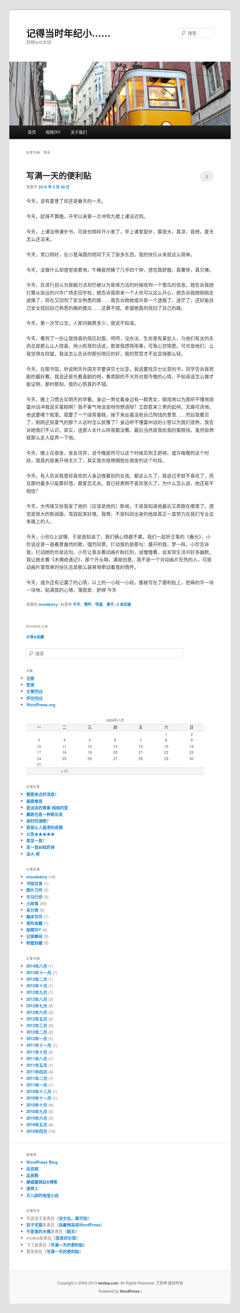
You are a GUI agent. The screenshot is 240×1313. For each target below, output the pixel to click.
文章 (34, 691)
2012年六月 (36, 1012)
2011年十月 (36, 1052)
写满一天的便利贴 (58, 175)
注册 (30, 678)
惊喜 (99, 604)
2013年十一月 (38, 972)
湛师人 (32, 1188)
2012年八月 (36, 999)
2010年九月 (36, 1111)
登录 (30, 684)
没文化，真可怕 (73, 1218)
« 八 (64, 771)
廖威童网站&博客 (42, 1182)
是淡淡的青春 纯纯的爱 (47, 807)
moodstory (48, 604)
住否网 (32, 1169)
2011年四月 (36, 1072)
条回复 (124, 604)
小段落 (32, 903)
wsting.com (108, 1283)
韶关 (71, 1231)
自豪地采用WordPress (79, 1225)
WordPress (130, 1291)
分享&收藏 (35, 637)
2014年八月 (36, 966)
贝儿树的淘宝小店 (42, 1195)
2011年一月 (36, 1085)
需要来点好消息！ (42, 794)
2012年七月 (36, 1006)
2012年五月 (36, 1019)
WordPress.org (40, 705)
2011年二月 (36, 1078)
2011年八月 (36, 1058)
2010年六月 (36, 1118)
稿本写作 (34, 916)
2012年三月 (36, 1025)
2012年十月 (36, 986)
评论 (34, 698)
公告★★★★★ (40, 834)
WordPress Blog (42, 1162)
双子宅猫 (34, 1225)
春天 (110, 604)
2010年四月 (36, 1131)
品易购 (32, 1175)
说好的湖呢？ (38, 821)
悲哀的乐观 (66, 1238)
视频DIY (53, 132)
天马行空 (34, 897)
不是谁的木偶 (38, 1231)
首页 (32, 132)
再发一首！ (36, 840)
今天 (76, 604)
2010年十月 (36, 1105)
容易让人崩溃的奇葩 (44, 827)
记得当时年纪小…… (68, 32)
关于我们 (79, 132)
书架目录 (34, 883)
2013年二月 (36, 979)
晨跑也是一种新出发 (44, 814)
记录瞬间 (34, 936)
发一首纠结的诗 (40, 847)
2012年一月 (36, 1038)
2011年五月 (36, 1065)
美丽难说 (34, 801)
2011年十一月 (38, 1045)
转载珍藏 (34, 943)
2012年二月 (36, 1032)
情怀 (88, 604)
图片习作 (34, 890)
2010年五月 (36, 1124)
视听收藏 (34, 923)
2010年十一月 (38, 1098)
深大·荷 (33, 854)
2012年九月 (36, 992)
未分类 (32, 910)
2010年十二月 (38, 1091)
